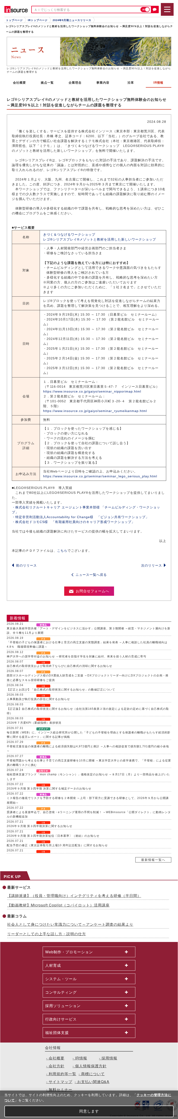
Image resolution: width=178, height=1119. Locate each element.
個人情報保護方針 (91, 1065)
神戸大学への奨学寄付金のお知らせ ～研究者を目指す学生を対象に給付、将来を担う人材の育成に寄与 (76, 656)
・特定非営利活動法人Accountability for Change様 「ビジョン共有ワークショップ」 (80, 517)
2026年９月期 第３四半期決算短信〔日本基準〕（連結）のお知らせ (53, 835)
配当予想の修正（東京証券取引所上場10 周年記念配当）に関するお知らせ (57, 845)
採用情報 (109, 1058)
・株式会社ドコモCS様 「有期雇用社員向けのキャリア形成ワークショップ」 (73, 522)
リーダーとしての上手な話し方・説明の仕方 (46, 933)
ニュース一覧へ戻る (91, 575)
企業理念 (75, 82)
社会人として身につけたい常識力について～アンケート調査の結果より (70, 924)
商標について (93, 1073)
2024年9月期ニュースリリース (72, 20)
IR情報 (81, 1058)
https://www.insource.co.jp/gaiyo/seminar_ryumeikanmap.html (95, 411)
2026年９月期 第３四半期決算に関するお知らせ (39, 826)
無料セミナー (60, 1089)
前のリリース (26, 565)
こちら (62, 550)
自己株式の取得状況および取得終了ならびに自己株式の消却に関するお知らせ (59, 666)
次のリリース (151, 565)
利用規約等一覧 (62, 1073)
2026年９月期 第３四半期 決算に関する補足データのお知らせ (49, 788)
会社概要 (19, 82)
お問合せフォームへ (92, 591)
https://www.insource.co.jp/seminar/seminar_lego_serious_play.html (100, 476)
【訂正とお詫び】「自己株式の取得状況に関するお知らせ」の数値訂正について (61, 689)
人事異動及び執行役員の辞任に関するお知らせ (38, 699)
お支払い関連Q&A (93, 1081)
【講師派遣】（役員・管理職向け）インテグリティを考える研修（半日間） (74, 895)
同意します (89, 1111)
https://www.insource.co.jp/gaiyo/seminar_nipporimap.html (92, 391)
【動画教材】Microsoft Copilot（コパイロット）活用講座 (58, 905)
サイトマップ (60, 1081)
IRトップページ (38, 20)
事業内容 (102, 82)
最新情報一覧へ (153, 860)
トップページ (14, 20)
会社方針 (56, 1065)
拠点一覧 (47, 82)
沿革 (130, 82)
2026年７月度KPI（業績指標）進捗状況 (34, 722)
